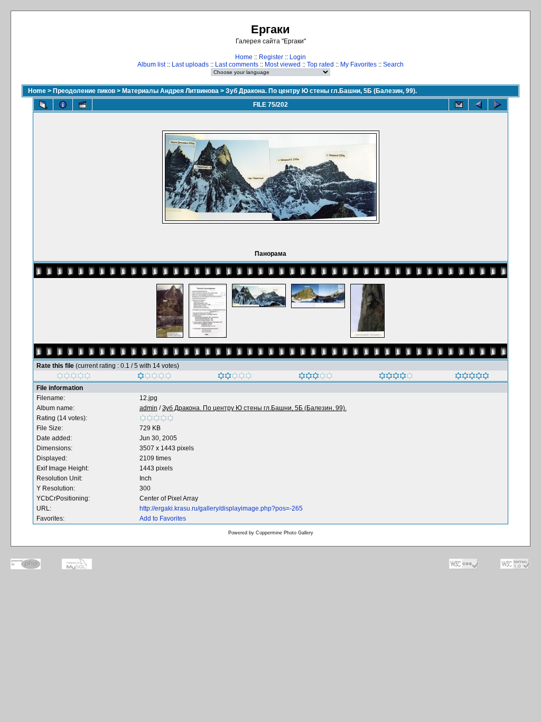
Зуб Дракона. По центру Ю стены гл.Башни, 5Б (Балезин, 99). (321, 91)
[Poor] (154, 377)
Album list (151, 64)
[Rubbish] (74, 377)
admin (148, 408)
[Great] (472, 377)
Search (393, 64)
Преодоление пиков (84, 91)
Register (271, 57)
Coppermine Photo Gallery (284, 532)
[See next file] (497, 104)
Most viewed (283, 64)
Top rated (320, 64)
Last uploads (190, 64)
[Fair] (235, 377)
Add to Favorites (162, 518)
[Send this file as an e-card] (458, 104)
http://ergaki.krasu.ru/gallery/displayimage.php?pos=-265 (221, 508)
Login (298, 57)
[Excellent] (396, 377)
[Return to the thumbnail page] (43, 104)
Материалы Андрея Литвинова (170, 91)
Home (244, 57)
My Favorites (358, 64)
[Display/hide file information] (62, 104)
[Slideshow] (82, 104)
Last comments (236, 64)
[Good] (316, 377)
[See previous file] (478, 104)
